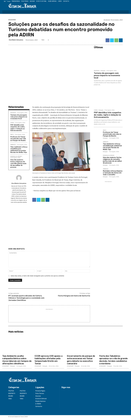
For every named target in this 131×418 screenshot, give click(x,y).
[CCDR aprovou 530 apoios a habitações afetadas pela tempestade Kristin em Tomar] (49, 344)
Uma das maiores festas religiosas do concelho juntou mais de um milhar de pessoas (18, 163)
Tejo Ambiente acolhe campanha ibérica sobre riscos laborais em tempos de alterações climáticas (17, 360)
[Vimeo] (125, 1)
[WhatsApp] (116, 40)
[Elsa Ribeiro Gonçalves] (19, 178)
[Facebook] (119, 1)
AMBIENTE (13, 144)
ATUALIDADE (12, 19)
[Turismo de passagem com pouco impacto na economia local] (108, 59)
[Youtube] (127, 1)
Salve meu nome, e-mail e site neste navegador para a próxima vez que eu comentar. (37, 276)
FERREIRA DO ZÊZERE (16, 156)
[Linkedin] (121, 40)
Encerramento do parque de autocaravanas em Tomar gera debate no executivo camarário (81, 360)
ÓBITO (12, 134)
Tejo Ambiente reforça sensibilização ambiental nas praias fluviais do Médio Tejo (18, 149)
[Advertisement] (49, 226)
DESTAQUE (13, 112)
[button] (126, 12)
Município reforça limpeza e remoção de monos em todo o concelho (112, 173)
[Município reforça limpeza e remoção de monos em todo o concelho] (97, 172)
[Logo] (22, 6)
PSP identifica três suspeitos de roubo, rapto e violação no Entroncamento (17, 127)
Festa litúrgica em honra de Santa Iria (74, 296)
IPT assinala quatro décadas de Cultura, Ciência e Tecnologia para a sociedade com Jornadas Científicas (26, 298)
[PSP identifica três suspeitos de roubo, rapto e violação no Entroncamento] (108, 98)
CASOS (12, 122)
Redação (103, 70)
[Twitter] (123, 1)
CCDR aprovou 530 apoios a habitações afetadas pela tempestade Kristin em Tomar (48, 360)
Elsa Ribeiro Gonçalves (16, 39)
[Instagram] (121, 1)
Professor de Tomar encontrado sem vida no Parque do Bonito (18, 138)
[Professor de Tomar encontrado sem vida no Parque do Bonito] (97, 133)
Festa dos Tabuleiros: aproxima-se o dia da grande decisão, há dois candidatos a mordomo (113, 360)
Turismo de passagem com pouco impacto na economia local (18, 117)
